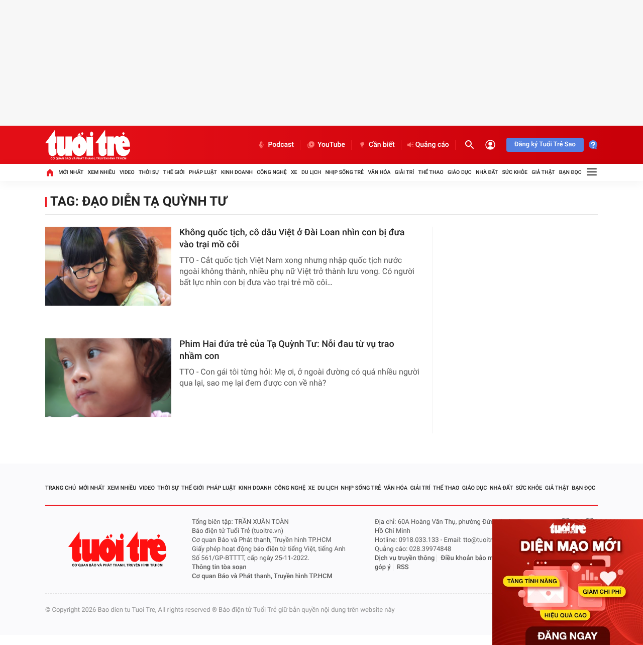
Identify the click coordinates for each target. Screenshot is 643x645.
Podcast (281, 145)
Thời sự (149, 172)
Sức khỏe (514, 172)
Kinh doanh (237, 172)
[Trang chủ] (49, 172)
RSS (403, 567)
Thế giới (174, 172)
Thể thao (431, 172)
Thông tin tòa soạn (219, 567)
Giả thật (543, 172)
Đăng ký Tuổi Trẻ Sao (545, 144)
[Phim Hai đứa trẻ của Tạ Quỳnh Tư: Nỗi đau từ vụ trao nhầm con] (108, 377)
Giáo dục (460, 172)
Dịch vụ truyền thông (405, 558)
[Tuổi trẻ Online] (118, 549)
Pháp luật (203, 172)
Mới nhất (70, 172)
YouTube (331, 145)
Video (127, 172)
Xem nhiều (102, 172)
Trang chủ (60, 488)
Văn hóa (379, 172)
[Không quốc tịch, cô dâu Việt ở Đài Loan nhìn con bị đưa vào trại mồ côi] (108, 266)
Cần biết (382, 145)
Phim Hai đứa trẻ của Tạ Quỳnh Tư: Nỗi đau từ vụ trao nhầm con (286, 350)
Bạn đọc (570, 172)
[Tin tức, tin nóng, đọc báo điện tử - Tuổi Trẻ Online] (87, 145)
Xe (294, 172)
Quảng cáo (432, 145)
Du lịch (311, 172)
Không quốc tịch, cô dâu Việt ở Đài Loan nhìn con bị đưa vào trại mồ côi (291, 238)
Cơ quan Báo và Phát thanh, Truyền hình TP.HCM (262, 576)
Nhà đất (487, 172)
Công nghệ (271, 172)
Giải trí (404, 172)
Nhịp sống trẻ (345, 172)
